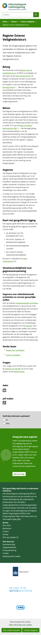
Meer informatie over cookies (20, 625)
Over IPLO (17, 519)
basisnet (29, 326)
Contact (6, 531)
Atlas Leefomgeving (24, 76)
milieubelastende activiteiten (26, 303)
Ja (7, 420)
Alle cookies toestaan (11, 630)
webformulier (19, 372)
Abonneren (7, 528)
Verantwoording (9, 544)
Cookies (6, 553)
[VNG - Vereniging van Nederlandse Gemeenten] (20, 607)
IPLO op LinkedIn (10, 537)
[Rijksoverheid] (20, 571)
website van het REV (14, 369)
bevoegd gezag (10, 87)
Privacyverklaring (9, 550)
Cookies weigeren (31, 630)
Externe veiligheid (13, 355)
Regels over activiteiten (15, 350)
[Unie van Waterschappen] (20, 589)
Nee (7, 423)
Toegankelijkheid (9, 547)
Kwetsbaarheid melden (11, 556)
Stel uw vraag (19, 474)
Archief (5, 534)
